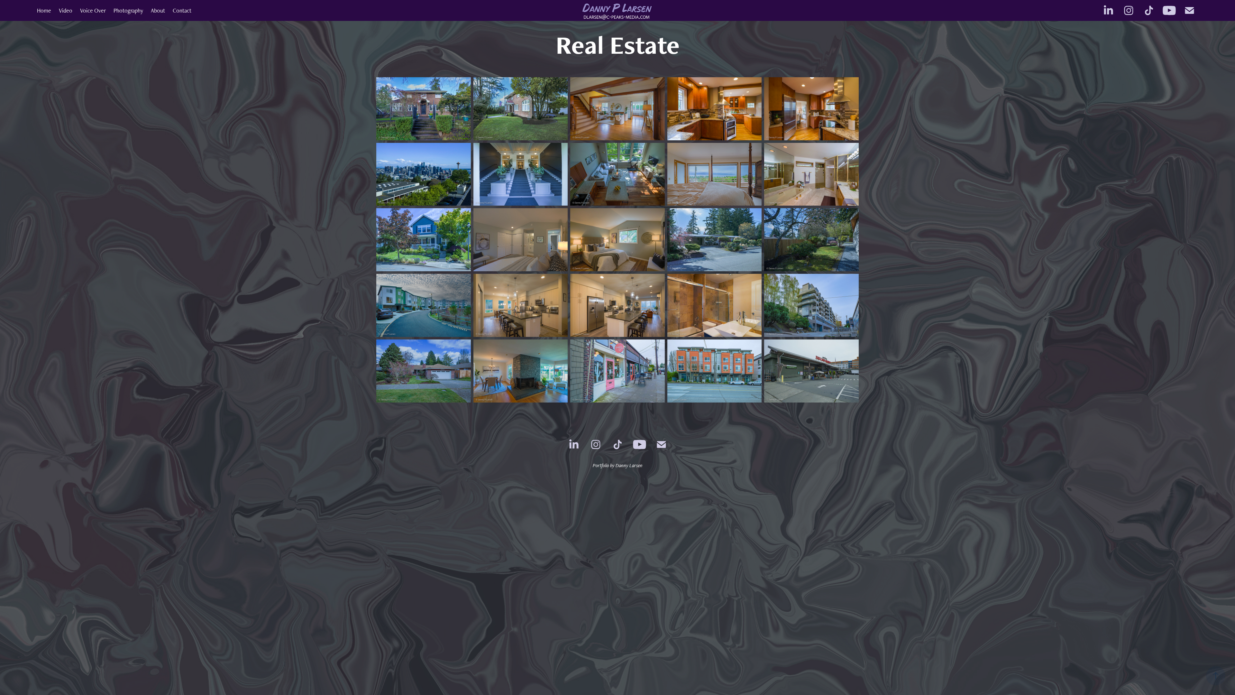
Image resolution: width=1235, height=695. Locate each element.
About (158, 10)
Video (65, 10)
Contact (182, 10)
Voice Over (93, 10)
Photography (128, 10)
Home (44, 10)
